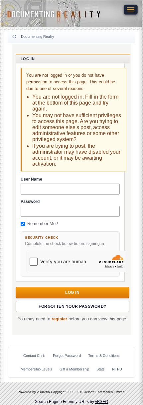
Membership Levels (36, 369)
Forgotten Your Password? (72, 306)
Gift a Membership (74, 369)
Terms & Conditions (104, 356)
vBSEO (101, 401)
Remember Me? (42, 223)
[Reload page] (14, 36)
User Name (31, 179)
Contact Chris (34, 356)
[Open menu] (131, 10)
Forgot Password (67, 356)
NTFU (117, 369)
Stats (100, 369)
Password (30, 201)
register (59, 319)
